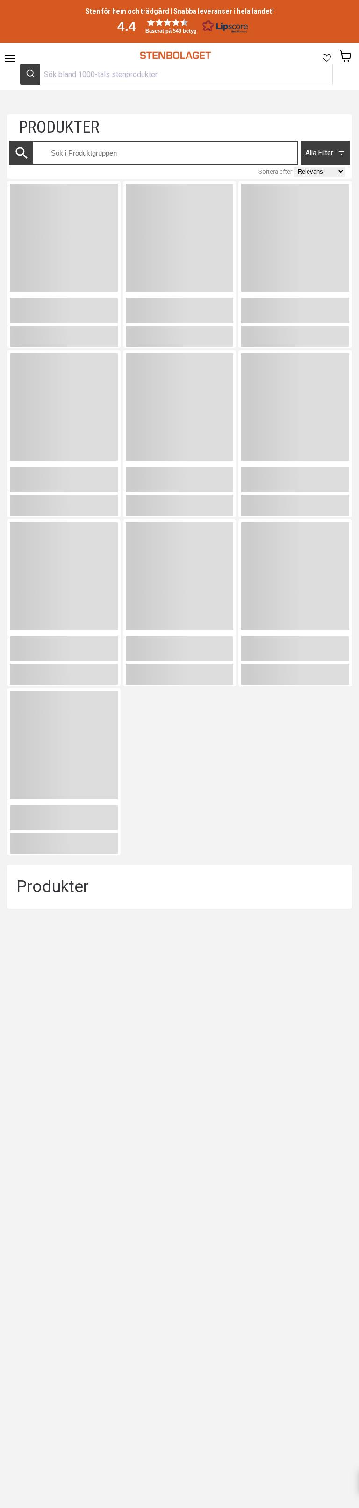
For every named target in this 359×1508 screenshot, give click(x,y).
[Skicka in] (30, 74)
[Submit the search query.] (21, 153)
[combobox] (176, 74)
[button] (179, 25)
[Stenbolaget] (175, 56)
